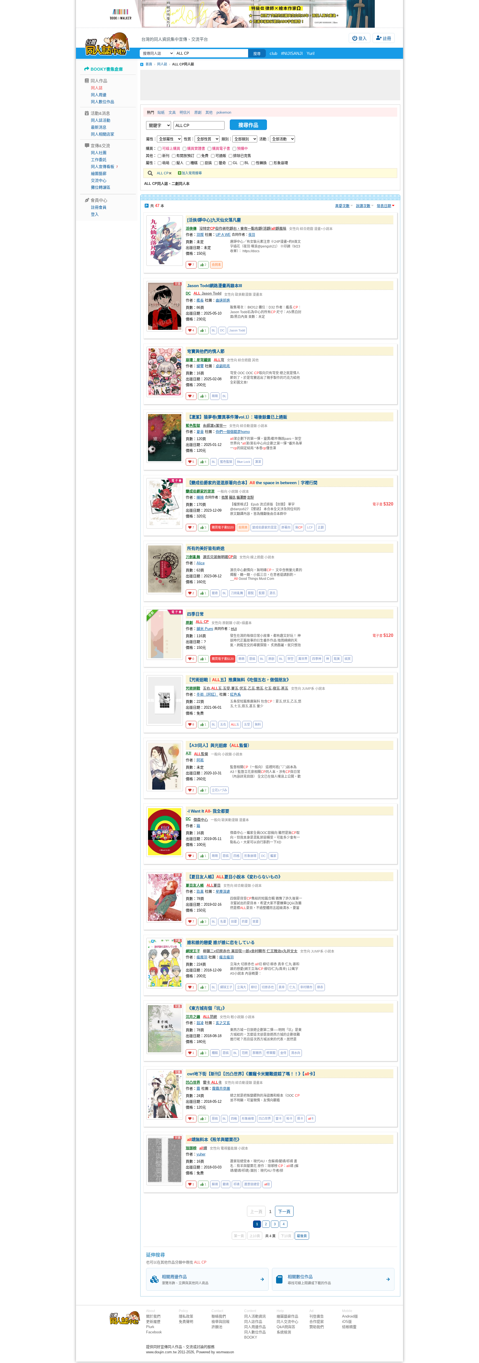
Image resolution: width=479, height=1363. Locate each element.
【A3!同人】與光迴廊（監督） (219, 745)
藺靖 (226, 1184)
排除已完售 (242, 156)
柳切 (254, 987)
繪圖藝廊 (98, 173)
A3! (188, 753)
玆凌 (200, 1023)
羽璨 (200, 235)
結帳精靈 (349, 1327)
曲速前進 (223, 300)
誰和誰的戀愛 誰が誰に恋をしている (221, 942)
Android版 (350, 1316)
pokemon (223, 112)
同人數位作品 (102, 101)
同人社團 (98, 152)
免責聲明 (186, 1321)
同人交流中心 (287, 1321)
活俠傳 (191, 228)
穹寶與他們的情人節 (206, 351)
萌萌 (165, 163)
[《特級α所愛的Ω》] (239, 14)
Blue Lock (243, 461)
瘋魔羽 (202, 957)
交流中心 (98, 180)
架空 (290, 658)
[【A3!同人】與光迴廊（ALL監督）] (164, 766)
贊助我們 (316, 1327)
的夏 (245, 921)
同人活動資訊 (255, 1316)
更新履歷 (153, 1321)
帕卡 (289, 1118)
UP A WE (223, 235)
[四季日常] (164, 634)
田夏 (234, 921)
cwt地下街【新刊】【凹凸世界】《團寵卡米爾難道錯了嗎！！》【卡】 (252, 1073)
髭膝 (262, 593)
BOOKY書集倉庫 (107, 69)
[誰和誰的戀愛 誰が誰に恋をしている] (164, 963)
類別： (226, 139)
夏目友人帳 (195, 885)
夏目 (214, 885)
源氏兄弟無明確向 (220, 557)
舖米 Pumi (205, 629)
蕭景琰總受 (251, 1184)
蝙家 (273, 855)
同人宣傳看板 (102, 166)
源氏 (272, 593)
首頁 (149, 64)
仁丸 (292, 987)
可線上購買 (171, 148)
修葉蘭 (271, 1053)
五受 (247, 724)
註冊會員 (98, 207)
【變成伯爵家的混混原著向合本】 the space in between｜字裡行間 (252, 482)
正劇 (321, 527)
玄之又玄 (223, 1023)
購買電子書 (221, 148)
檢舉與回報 (221, 1321)
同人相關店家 (102, 134)
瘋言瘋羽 (226, 957)
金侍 (283, 1053)
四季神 (316, 658)
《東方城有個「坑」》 (207, 1008)
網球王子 (193, 951)
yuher (201, 1154)
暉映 (200, 497)
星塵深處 (223, 891)
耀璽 (200, 366)
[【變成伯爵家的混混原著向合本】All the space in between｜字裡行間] (164, 503)
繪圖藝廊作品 (287, 1316)
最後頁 (302, 1236)
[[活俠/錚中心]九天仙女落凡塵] (164, 240)
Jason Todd (207, 293)
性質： (189, 139)
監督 (201, 754)
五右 (223, 724)
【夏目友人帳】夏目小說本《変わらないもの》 (234, 876)
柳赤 (320, 987)
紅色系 (235, 694)
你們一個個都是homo (233, 432)
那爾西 (257, 1053)
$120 (223, 658)
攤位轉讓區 (100, 187)
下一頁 (284, 1211)
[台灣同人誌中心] (107, 43)
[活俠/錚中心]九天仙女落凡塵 (214, 220)
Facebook (154, 1332)
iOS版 (347, 1321)
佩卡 (300, 1118)
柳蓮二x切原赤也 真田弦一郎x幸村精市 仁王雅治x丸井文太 (250, 951)
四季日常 (195, 614)
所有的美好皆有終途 (206, 548)
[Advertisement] (270, 85)
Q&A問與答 (286, 1327)
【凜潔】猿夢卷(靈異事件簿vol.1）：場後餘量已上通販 (237, 417)
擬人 (180, 163)
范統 (210, 1017)
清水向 (295, 1053)
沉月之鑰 (193, 1017)
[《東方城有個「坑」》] (164, 1029)
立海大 (241, 987)
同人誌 (97, 88)
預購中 (242, 148)
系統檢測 (284, 1332)
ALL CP (163, 173)
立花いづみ (219, 790)
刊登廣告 (316, 1316)
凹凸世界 (193, 1082)
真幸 (282, 987)
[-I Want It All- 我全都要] (164, 831)
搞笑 (348, 658)
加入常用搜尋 (192, 173)
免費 (204, 156)
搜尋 (257, 54)
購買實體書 (196, 148)
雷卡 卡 (212, 1082)
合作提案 (316, 1321)
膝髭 (251, 593)
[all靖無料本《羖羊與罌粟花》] (164, 1160)
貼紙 (161, 112)
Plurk (150, 1327)
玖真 (200, 891)
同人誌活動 (100, 120)
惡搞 (208, 163)
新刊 (165, 156)
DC (188, 293)
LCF (310, 527)
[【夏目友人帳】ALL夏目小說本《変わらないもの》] (164, 897)
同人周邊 (98, 95)
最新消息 (98, 127)
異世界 (302, 658)
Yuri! (311, 53)
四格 (236, 855)
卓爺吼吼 (223, 366)
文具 (172, 112)
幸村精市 (306, 987)
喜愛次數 (342, 206)
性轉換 (261, 163)
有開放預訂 (185, 156)
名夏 (223, 921)
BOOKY (250, 1337)
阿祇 (200, 760)
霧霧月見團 (221, 1088)
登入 (362, 38)
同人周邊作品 (255, 1327)
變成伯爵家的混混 (200, 491)
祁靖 (236, 1184)
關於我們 (153, 1316)
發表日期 (384, 206)
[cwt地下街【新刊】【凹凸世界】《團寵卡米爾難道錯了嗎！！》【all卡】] (164, 1094)
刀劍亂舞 (193, 557)
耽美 (337, 658)
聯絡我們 (219, 1316)
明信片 (185, 112)
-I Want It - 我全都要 (208, 811)
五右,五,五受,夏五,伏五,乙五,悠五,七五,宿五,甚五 (245, 688)
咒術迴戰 (193, 688)
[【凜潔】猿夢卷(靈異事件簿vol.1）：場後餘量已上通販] (164, 437)
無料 (258, 724)
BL (246, 163)
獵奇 (222, 163)
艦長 (200, 300)
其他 (209, 112)
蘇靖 (215, 1184)
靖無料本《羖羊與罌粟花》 (214, 1139)
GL (235, 163)
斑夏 (256, 921)
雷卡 (279, 1118)
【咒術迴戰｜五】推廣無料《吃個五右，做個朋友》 (239, 679)
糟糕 (194, 163)
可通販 (220, 156)
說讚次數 (363, 206)
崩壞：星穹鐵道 (198, 360)
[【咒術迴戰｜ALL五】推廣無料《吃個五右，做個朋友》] (164, 700)
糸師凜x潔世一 (214, 425)
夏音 (200, 432)
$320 (223, 527)
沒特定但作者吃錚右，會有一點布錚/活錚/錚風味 (242, 228)
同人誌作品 (253, 1321)
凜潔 (258, 461)
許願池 (217, 1327)
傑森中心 (200, 820)
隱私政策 (186, 1316)
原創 (198, 112)
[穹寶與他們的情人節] (164, 372)
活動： (264, 139)
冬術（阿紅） (207, 694)
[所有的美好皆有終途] (164, 569)
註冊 (387, 38)
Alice (201, 563)
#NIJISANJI (292, 53)
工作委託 (98, 159)
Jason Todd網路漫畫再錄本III (214, 285)
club (273, 53)
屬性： (151, 139)
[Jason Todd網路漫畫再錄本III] (164, 306)
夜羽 (251, 235)
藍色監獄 (193, 425)
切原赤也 (268, 987)
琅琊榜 (191, 1148)
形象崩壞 (281, 163)
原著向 (286, 527)
